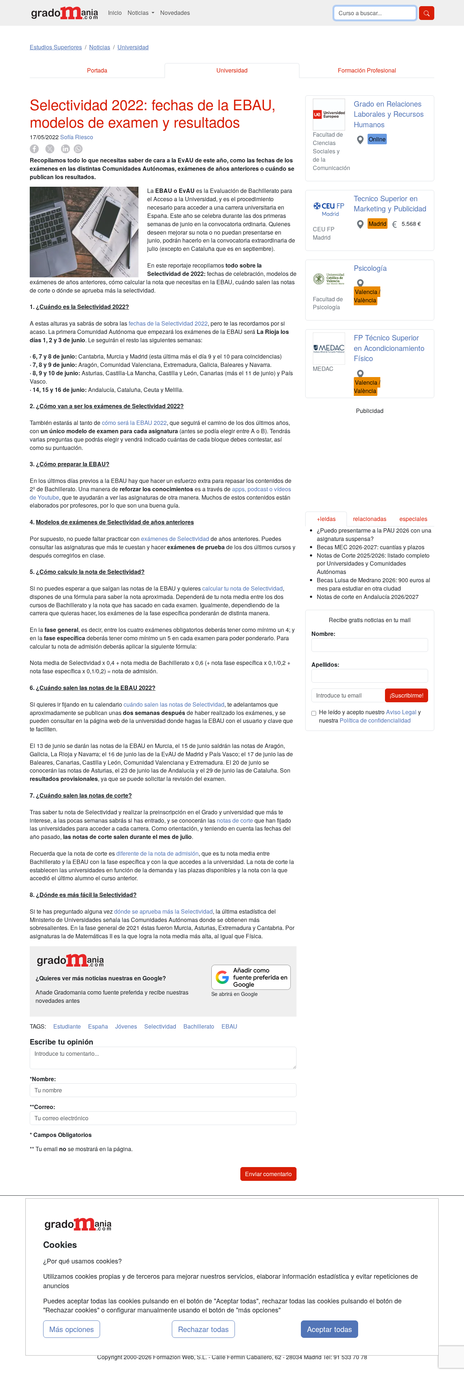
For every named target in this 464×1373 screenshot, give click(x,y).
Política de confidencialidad (375, 720)
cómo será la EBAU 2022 (134, 422)
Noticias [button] (139, 12)
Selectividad (160, 1026)
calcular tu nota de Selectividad (242, 588)
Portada (97, 70)
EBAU (229, 1026)
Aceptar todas (329, 1329)
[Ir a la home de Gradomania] (64, 13)
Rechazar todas (203, 1329)
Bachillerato (198, 1026)
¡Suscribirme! (406, 695)
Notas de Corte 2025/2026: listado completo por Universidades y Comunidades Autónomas (373, 563)
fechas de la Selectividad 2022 (168, 323)
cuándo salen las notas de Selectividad (174, 704)
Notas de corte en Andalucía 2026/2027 (368, 596)
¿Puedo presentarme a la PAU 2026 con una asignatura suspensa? (374, 534)
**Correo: (42, 1107)
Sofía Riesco (76, 137)
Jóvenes (126, 1026)
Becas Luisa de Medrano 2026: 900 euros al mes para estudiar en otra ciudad (373, 584)
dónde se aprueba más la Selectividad (163, 911)
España (98, 1026)
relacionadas (369, 518)
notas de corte (235, 820)
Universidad (232, 70)
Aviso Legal (401, 712)
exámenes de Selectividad (175, 538)
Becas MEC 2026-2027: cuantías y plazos (370, 547)
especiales (413, 518)
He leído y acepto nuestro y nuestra (370, 716)
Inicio (115, 12)
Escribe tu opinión (61, 1042)
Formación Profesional (367, 70)
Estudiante (67, 1026)
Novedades (175, 12)
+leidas (326, 518)
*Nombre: (43, 1079)
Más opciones (71, 1329)
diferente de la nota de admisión (157, 853)
